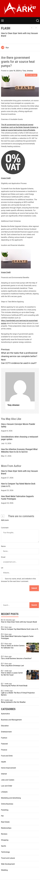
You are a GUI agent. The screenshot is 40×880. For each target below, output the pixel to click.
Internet (4, 774)
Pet (2, 816)
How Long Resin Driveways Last (12, 665)
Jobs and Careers (7, 780)
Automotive (5, 714)
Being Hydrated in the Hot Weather (13, 702)
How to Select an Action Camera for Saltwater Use (12, 646)
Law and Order (6, 786)
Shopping (4, 840)
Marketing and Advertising (11, 798)
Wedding (4, 870)
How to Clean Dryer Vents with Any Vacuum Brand (19, 622)
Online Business (7, 804)
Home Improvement (8, 768)
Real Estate (5, 822)
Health (3, 762)
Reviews (4, 834)
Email (3, 557)
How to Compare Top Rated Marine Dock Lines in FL (19, 629)
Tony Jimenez (27, 71)
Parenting (4, 810)
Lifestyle (4, 792)
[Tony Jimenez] (20, 386)
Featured (4, 744)
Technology (5, 852)
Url (2, 568)
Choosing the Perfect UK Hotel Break (14, 686)
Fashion (4, 738)
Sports (3, 846)
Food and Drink (7, 756)
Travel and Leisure (8, 858)
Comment (4, 528)
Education (5, 726)
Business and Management (11, 720)
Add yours (5, 520)
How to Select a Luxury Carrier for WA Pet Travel (12, 674)
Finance (4, 750)
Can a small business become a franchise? (16, 658)
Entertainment (6, 732)
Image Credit (6, 178)
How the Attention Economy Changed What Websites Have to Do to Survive (19, 450)
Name (3, 546)
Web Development (8, 864)
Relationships (6, 828)
